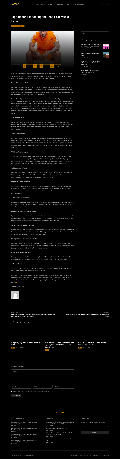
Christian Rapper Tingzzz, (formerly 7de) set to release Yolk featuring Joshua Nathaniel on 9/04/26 (91, 46)
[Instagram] (104, 4)
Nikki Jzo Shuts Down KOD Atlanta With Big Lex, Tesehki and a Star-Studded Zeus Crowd (90, 62)
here (59, 280)
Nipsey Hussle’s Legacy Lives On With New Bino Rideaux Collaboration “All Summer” (24, 423)
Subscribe (94, 432)
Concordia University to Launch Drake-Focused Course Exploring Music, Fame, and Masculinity (24, 429)
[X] (107, 4)
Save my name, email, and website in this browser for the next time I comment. (31, 391)
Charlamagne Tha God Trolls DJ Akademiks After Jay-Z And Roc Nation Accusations (24, 441)
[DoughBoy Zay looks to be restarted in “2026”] (106, 55)
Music (22, 26)
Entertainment (16, 26)
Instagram (62, 412)
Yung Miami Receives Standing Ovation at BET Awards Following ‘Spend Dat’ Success (24, 435)
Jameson (23, 292)
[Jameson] (15, 295)
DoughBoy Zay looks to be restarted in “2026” (25, 344)
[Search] (107, 33)
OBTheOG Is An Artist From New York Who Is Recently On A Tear (90, 71)
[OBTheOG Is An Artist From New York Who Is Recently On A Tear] (106, 72)
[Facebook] (100, 4)
